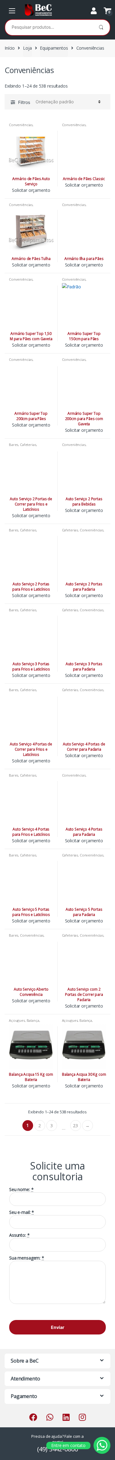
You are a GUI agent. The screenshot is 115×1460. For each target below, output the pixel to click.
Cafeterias (28, 444)
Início (10, 48)
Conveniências (21, 124)
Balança (33, 1020)
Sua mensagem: (26, 1258)
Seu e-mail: (21, 1212)
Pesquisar (101, 27)
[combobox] (48, 27)
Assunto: (19, 1235)
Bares (13, 444)
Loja (27, 48)
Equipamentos (54, 48)
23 (75, 1125)
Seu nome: (21, 1189)
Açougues (17, 1020)
